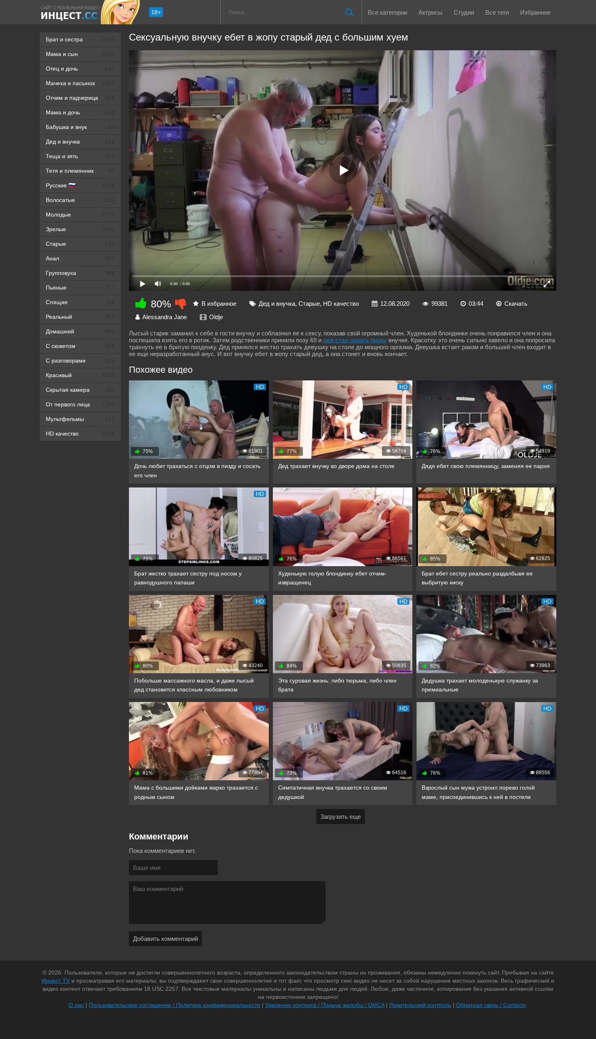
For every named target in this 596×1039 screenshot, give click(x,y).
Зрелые (80, 229)
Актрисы (430, 12)
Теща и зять (80, 156)
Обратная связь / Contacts (491, 1005)
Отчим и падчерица (80, 97)
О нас (76, 1005)
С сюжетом (80, 346)
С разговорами (80, 360)
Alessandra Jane (164, 316)
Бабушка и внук (80, 127)
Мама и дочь (80, 112)
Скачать (515, 303)
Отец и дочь (80, 68)
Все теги (497, 12)
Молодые (80, 214)
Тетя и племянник (80, 170)
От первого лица (80, 404)
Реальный (80, 316)
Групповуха (80, 273)
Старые (80, 243)
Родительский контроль (420, 1005)
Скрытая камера (80, 389)
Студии (464, 12)
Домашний (80, 331)
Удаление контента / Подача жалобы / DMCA (324, 1005)
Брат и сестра (80, 39)
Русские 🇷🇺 (80, 185)
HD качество (80, 433)
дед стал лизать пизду (355, 340)
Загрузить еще (340, 816)
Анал (80, 258)
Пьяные (80, 287)
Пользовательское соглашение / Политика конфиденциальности (174, 1005)
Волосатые (80, 200)
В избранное (219, 303)
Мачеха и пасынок (80, 83)
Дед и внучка (80, 141)
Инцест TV (56, 980)
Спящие (80, 302)
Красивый (80, 375)
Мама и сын (80, 54)
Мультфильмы (80, 419)
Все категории (387, 12)
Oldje (216, 316)
